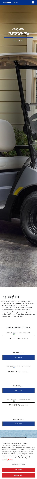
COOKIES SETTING (18, 464)
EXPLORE (18, 357)
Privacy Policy (7, 460)
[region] (18, 458)
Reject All (18, 469)
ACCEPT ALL (18, 475)
